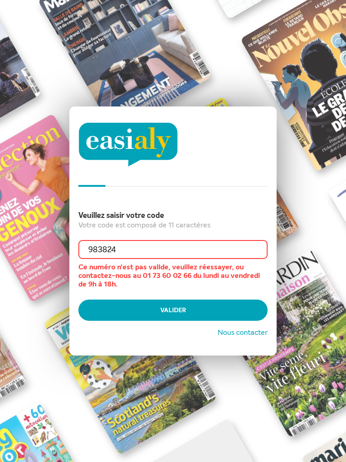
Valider (173, 310)
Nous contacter (243, 332)
